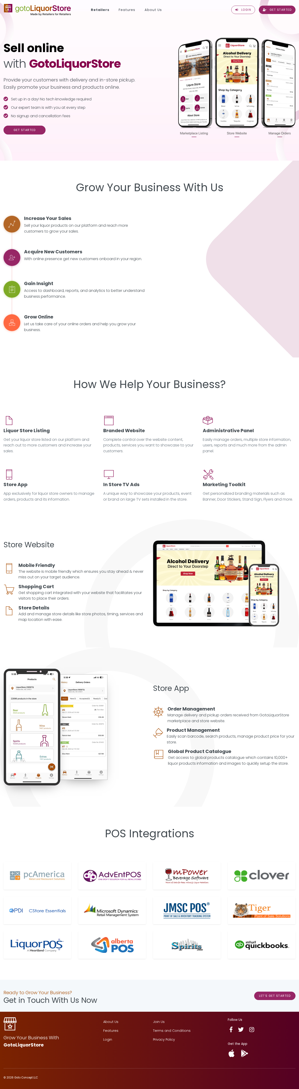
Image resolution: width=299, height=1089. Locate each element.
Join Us (159, 1021)
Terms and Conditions (172, 1030)
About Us (153, 9)
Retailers (100, 9)
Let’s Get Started (275, 996)
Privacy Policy (164, 1039)
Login (107, 1039)
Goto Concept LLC (26, 1077)
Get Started (25, 130)
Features (127, 9)
